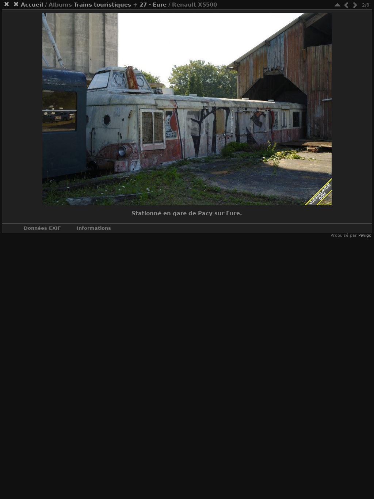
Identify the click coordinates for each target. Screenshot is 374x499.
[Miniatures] (337, 5)
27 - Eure (153, 4)
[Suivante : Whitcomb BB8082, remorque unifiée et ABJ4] (355, 5)
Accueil (32, 4)
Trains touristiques (102, 4)
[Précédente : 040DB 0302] (346, 5)
